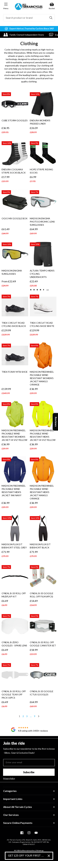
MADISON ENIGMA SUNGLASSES (12, 272)
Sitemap (40, 850)
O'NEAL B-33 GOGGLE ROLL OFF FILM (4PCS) (41, 595)
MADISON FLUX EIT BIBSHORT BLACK (40, 546)
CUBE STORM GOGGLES (15, 120)
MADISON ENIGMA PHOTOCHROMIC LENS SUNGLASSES (42, 221)
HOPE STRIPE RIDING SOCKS (41, 171)
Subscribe (28, 772)
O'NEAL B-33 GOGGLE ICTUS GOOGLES (41, 693)
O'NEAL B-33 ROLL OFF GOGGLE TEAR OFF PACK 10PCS (14, 694)
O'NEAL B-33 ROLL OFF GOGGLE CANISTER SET (43, 644)
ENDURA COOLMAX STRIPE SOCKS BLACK (14, 171)
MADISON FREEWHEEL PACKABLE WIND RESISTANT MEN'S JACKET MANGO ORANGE (42, 492)
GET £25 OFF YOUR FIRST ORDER (26, 855)
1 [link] (19, 716)
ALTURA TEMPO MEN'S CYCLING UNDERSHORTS (42, 273)
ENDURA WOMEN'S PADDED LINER (40, 122)
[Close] (49, 855)
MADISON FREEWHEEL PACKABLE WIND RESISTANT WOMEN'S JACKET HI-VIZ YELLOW (14, 435)
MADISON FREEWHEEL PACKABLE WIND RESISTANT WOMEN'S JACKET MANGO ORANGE (42, 378)
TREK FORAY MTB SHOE (15, 371)
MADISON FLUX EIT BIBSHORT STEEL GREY (14, 546)
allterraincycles (28, 850)
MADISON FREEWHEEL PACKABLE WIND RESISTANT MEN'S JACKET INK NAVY (14, 490)
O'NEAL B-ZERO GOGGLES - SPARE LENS (14, 644)
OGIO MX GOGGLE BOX (14, 218)
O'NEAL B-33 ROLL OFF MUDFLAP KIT (14, 595)
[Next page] (38, 716)
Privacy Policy (9, 778)
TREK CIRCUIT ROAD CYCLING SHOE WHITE (42, 324)
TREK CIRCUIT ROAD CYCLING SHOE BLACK (14, 324)
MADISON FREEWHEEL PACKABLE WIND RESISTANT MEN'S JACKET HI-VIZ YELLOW (42, 435)
